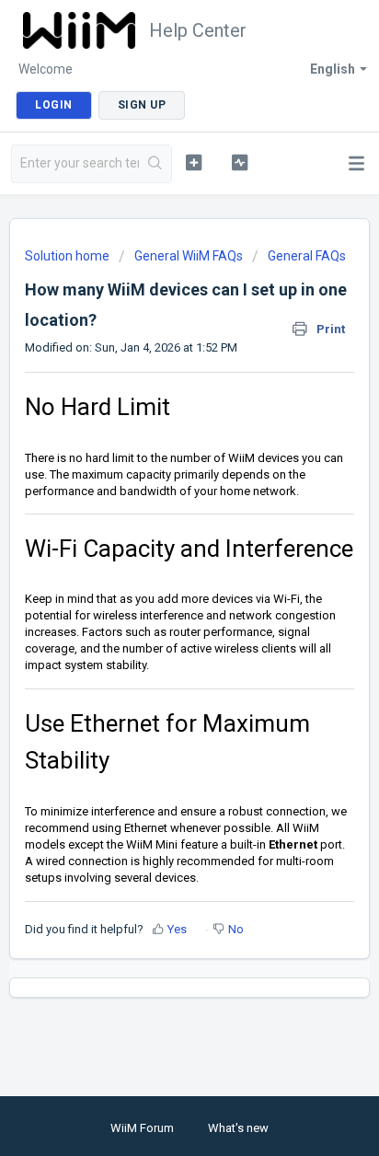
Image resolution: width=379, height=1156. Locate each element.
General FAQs (307, 256)
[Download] (155, 569)
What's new (238, 1128)
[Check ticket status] (240, 162)
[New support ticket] (194, 162)
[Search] (155, 163)
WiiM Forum (142, 1128)
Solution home (68, 256)
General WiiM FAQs (188, 256)
